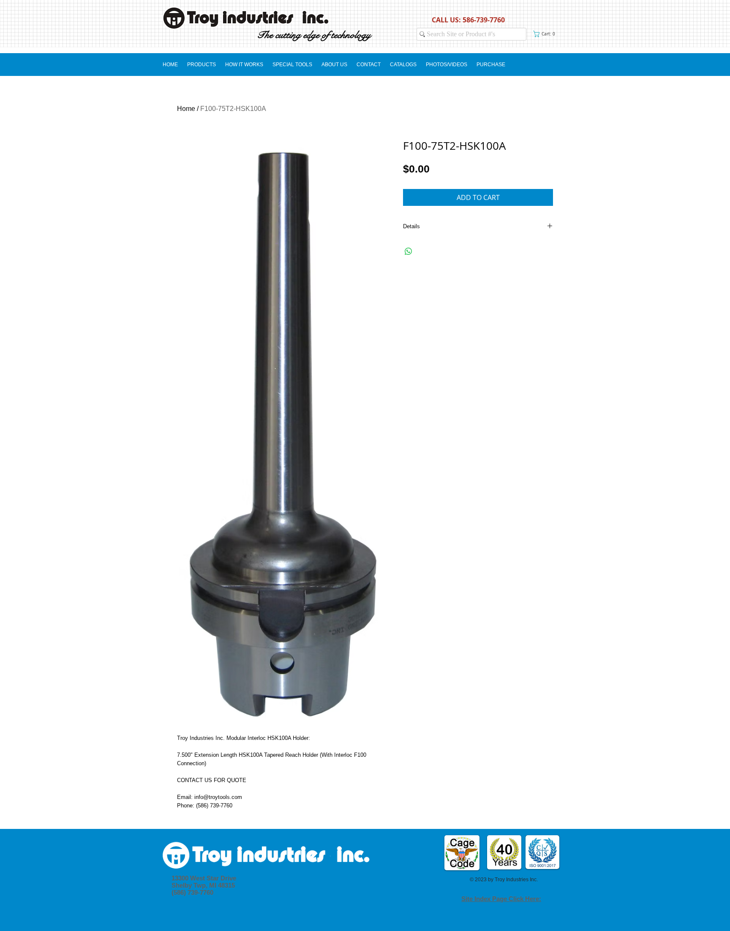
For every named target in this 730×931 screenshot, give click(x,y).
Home (186, 108)
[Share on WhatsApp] (408, 251)
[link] (545, 34)
